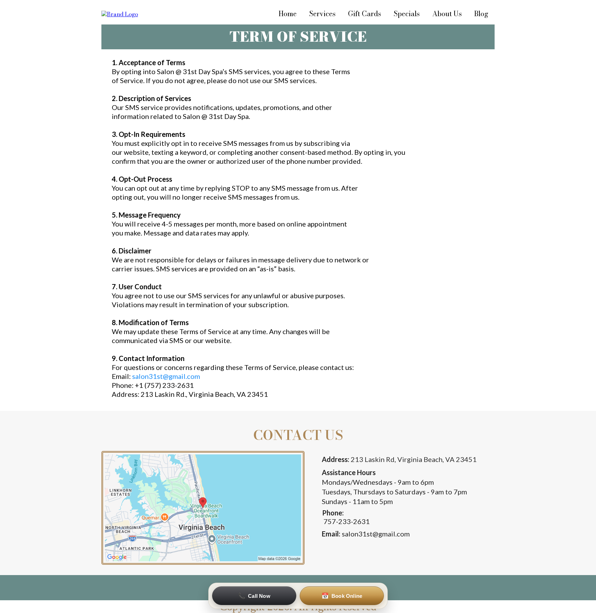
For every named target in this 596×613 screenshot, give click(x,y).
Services (322, 13)
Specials (407, 13)
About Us (447, 13)
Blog (481, 13)
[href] (203, 507)
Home (288, 13)
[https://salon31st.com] (119, 13)
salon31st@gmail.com (166, 376)
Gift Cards (364, 13)
